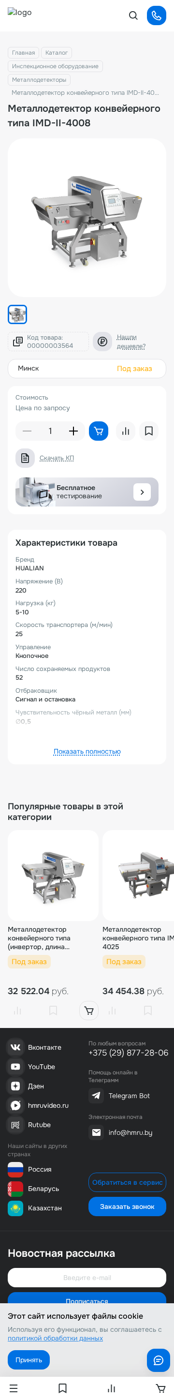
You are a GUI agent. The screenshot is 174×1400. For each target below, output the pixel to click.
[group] (87, 217)
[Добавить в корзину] (89, 1010)
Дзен (36, 1086)
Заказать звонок (127, 1206)
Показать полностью (87, 751)
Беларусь (43, 1188)
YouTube (41, 1066)
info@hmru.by (130, 1132)
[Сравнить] (17, 1010)
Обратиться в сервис (127, 1182)
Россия (39, 1169)
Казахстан (45, 1208)
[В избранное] (53, 1010)
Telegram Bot (129, 1095)
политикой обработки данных (55, 1338)
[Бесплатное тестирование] (142, 492)
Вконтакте (44, 1047)
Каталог (56, 53)
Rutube (39, 1124)
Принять (28, 1359)
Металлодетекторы (39, 80)
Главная (23, 53)
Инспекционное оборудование (55, 66)
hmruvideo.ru (48, 1105)
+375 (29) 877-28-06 (128, 1053)
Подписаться (87, 1301)
